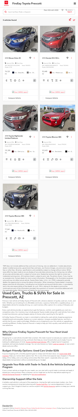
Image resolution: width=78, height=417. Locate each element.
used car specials (58, 344)
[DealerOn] (7, 406)
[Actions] (34, 58)
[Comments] (34, 80)
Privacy (29, 408)
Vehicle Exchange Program (11, 374)
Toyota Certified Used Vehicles (36, 342)
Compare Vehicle (14, 98)
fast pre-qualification (39, 374)
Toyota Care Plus (42, 384)
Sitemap (23, 408)
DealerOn (17, 408)
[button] (36, 39)
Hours (54, 408)
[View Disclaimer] (23, 80)
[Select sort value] (73, 20)
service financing (49, 386)
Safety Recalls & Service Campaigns (42, 408)
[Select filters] (70, 20)
